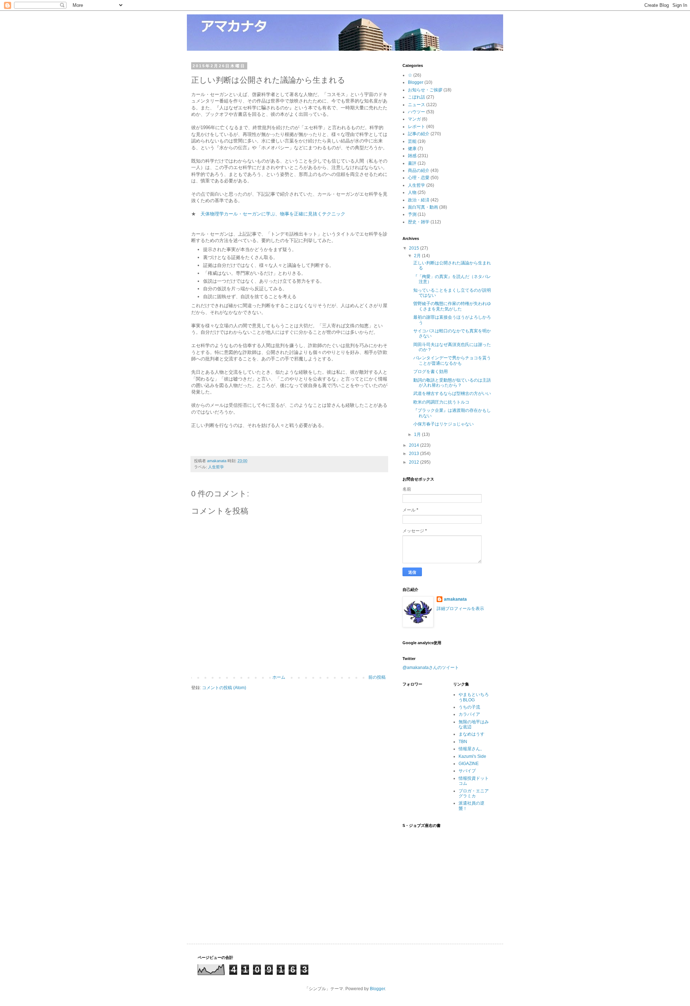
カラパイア (469, 714)
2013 (414, 453)
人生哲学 (216, 467)
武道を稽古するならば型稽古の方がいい (452, 393)
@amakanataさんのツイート (430, 667)
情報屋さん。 (471, 748)
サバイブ (467, 770)
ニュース (416, 104)
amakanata (455, 599)
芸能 (412, 141)
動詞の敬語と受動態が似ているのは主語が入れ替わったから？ (452, 383)
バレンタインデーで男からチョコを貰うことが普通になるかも (452, 360)
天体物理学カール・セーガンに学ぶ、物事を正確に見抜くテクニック (273, 214)
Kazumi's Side (472, 756)
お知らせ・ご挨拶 (425, 89)
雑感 (412, 155)
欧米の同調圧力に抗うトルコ (441, 402)
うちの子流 (469, 707)
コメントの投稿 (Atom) (224, 687)
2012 (414, 462)
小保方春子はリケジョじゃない (443, 424)
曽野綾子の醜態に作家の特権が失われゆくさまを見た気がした (452, 306)
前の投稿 (377, 677)
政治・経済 (418, 199)
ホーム (278, 677)
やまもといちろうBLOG (474, 697)
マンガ (414, 119)
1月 (418, 434)
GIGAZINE (469, 763)
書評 (412, 163)
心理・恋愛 (418, 177)
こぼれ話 (416, 97)
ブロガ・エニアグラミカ (474, 793)
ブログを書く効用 (430, 371)
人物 (412, 192)
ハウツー (416, 111)
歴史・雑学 (418, 221)
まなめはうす (471, 734)
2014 (414, 445)
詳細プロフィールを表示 (460, 608)
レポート (416, 126)
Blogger (415, 82)
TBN (463, 741)
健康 (412, 148)
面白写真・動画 (423, 207)
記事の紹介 (418, 133)
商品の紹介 (418, 170)
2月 (418, 255)
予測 (412, 214)
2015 (414, 248)
